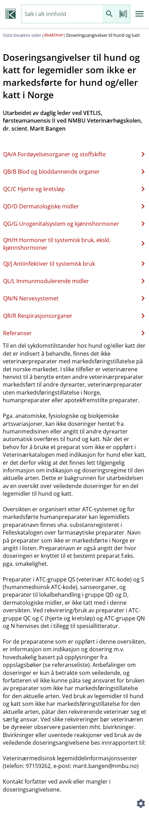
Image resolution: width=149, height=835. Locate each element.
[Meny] (139, 13)
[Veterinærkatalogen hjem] (10, 14)
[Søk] (109, 14)
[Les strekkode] (123, 14)
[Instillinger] (140, 804)
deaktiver (53, 35)
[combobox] (61, 14)
